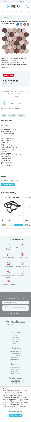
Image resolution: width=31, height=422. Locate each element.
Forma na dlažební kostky (12, 197)
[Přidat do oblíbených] (21, 215)
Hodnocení (12, 115)
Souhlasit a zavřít (15, 415)
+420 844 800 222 (15, 381)
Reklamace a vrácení (15, 359)
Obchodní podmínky (15, 351)
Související (21, 115)
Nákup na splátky (15, 357)
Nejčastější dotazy (15, 373)
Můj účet (22, 1)
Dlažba (6, 17)
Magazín (15, 343)
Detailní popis (5, 67)
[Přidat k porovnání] (19, 215)
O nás (15, 335)
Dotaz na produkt (16, 103)
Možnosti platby (15, 355)
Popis (4, 115)
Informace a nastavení (15, 411)
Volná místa (15, 339)
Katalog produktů (15, 337)
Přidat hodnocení (8, 184)
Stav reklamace (15, 371)
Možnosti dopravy (15, 353)
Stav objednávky (15, 369)
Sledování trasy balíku (15, 367)
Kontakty (15, 341)
